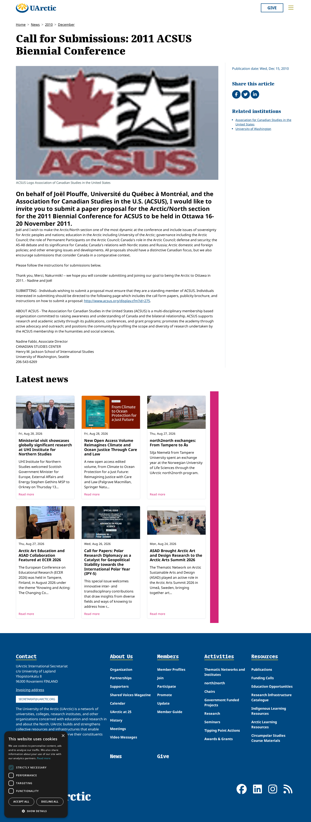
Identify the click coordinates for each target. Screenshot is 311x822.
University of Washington (253, 129)
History (116, 720)
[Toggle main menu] (291, 7)
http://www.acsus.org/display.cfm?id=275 (117, 300)
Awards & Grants (218, 739)
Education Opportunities (272, 686)
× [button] (63, 735)
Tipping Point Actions (222, 730)
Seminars (212, 722)
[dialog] (36, 774)
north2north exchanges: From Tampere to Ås (173, 443)
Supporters (119, 686)
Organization (121, 669)
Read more (26, 494)
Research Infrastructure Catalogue (271, 697)
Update (163, 703)
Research (212, 713)
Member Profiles (171, 669)
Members (168, 656)
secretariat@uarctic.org (37, 699)
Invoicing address (30, 689)
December (66, 24)
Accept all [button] (21, 801)
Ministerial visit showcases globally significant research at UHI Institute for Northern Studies (45, 447)
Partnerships (121, 678)
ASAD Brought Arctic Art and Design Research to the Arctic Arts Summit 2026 (176, 555)
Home (21, 24)
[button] (35, 811)
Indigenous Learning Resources (268, 711)
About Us (121, 656)
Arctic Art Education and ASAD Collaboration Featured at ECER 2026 (42, 555)
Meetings (118, 728)
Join (160, 678)
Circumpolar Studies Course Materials (268, 738)
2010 (49, 24)
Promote (164, 695)
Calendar (117, 703)
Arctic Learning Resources (264, 724)
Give (272, 8)
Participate (166, 686)
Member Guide (169, 711)
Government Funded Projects (221, 702)
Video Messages (123, 737)
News (35, 24)
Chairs (209, 691)
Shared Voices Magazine (130, 695)
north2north (214, 683)
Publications (261, 669)
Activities (219, 656)
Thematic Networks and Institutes (224, 672)
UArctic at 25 (120, 711)
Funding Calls (262, 678)
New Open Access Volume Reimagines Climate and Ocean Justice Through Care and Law (110, 447)
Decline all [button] (49, 801)
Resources (264, 656)
